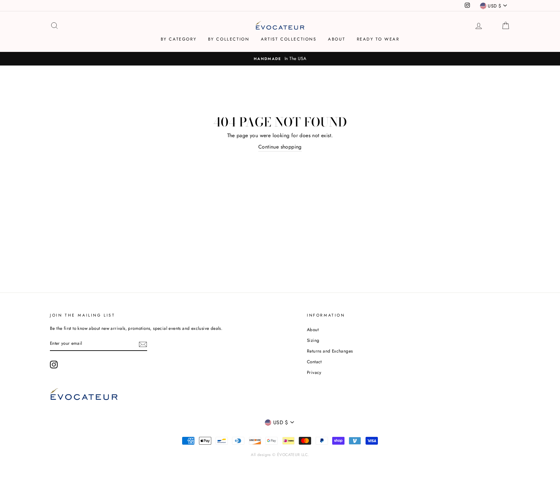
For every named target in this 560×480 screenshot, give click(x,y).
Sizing (313, 340)
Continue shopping (280, 146)
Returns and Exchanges (330, 351)
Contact (314, 361)
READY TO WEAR (378, 39)
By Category (179, 39)
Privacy (314, 372)
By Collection (229, 39)
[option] (280, 58)
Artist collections (289, 39)
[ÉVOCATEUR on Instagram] (54, 364)
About (336, 39)
